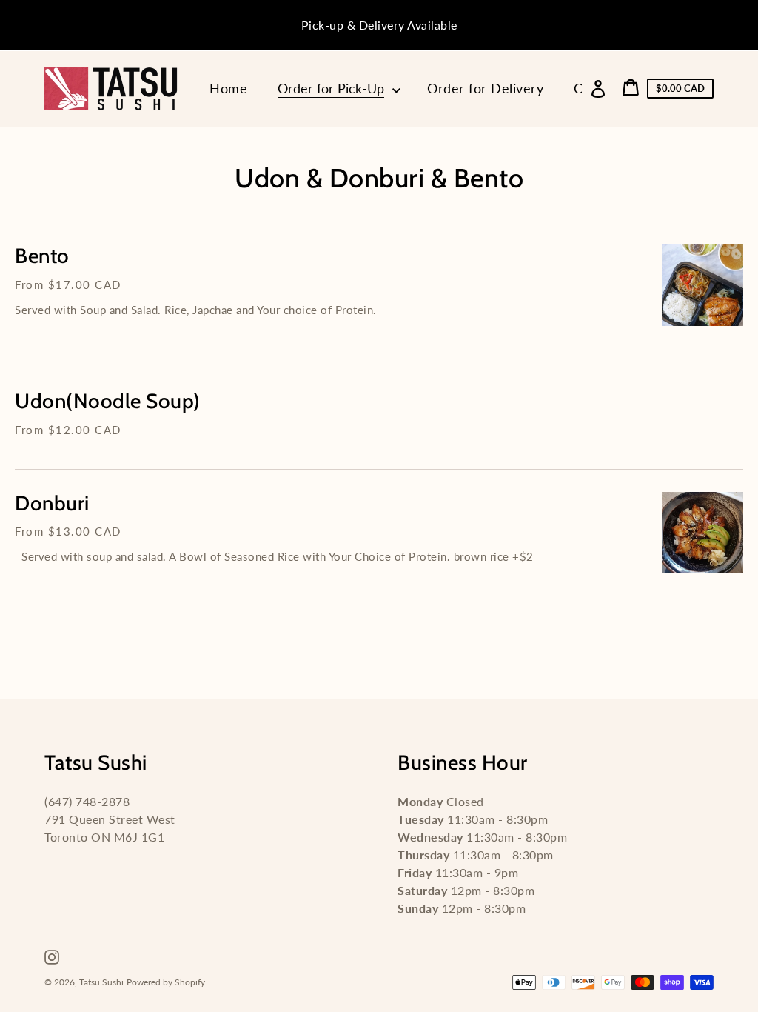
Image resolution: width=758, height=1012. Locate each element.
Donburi (52, 503)
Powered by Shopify (166, 982)
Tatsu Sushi (101, 982)
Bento (42, 255)
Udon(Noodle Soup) (108, 401)
